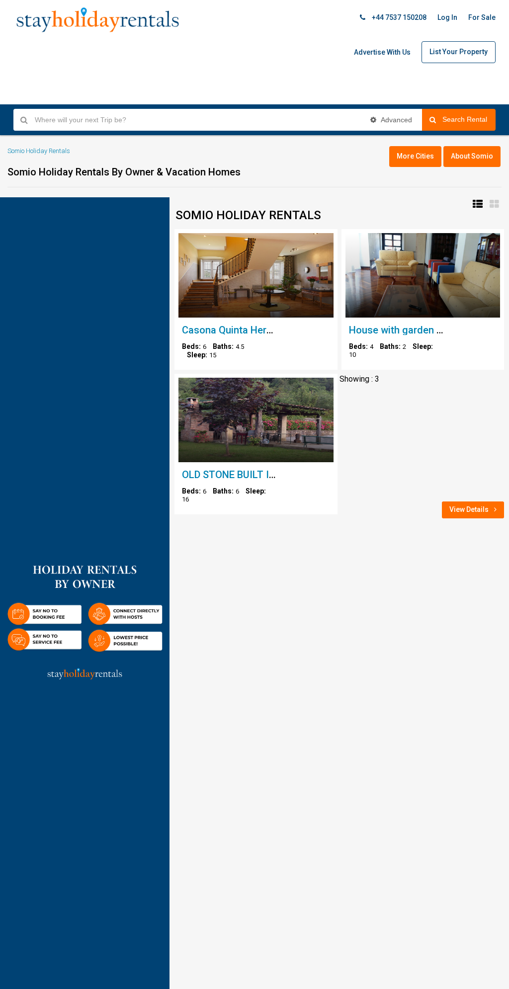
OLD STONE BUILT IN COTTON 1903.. (265, 475)
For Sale (482, 17)
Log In (447, 17)
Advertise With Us (382, 52)
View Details (469, 509)
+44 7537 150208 (398, 17)
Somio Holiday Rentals (38, 151)
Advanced (395, 120)
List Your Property (458, 52)
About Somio (472, 156)
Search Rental (469, 119)
